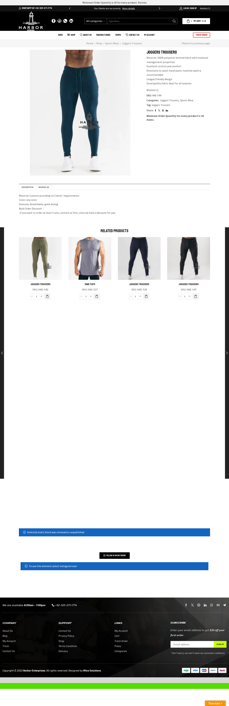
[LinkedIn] (71, 21)
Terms (118, 35)
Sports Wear (112, 43)
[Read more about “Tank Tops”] (97, 296)
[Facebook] (53, 21)
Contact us (134, 35)
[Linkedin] (205, 605)
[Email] (218, 605)
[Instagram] (59, 21)
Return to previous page (196, 43)
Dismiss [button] (142, 2)
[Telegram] (224, 605)
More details (128, 8)
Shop (73, 35)
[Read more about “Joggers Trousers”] (47, 296)
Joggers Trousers (132, 43)
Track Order (201, 35)
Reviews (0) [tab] (44, 187)
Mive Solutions (92, 670)
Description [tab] (27, 187)
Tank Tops (89, 284)
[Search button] (174, 21)
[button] (70, 8)
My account (149, 35)
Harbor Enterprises (34, 670)
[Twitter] (192, 605)
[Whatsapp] (65, 21)
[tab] (27, 187)
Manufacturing (103, 35)
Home (60, 35)
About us (87, 35)
